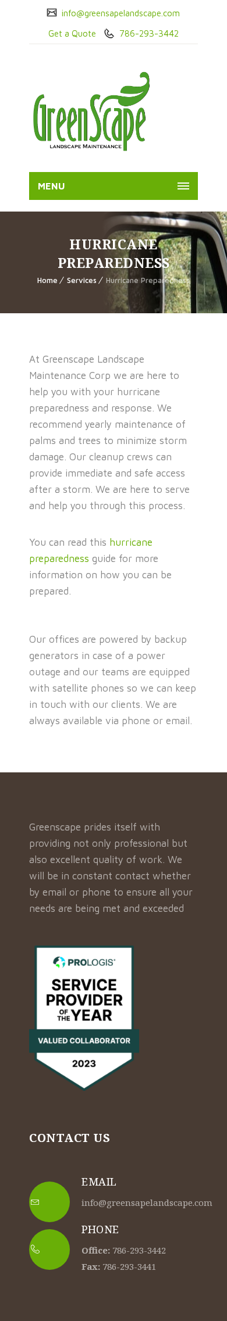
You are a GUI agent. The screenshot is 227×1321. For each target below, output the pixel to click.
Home (47, 280)
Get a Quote (72, 33)
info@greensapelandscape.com (119, 13)
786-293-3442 (148, 33)
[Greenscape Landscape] (90, 111)
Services (82, 280)
